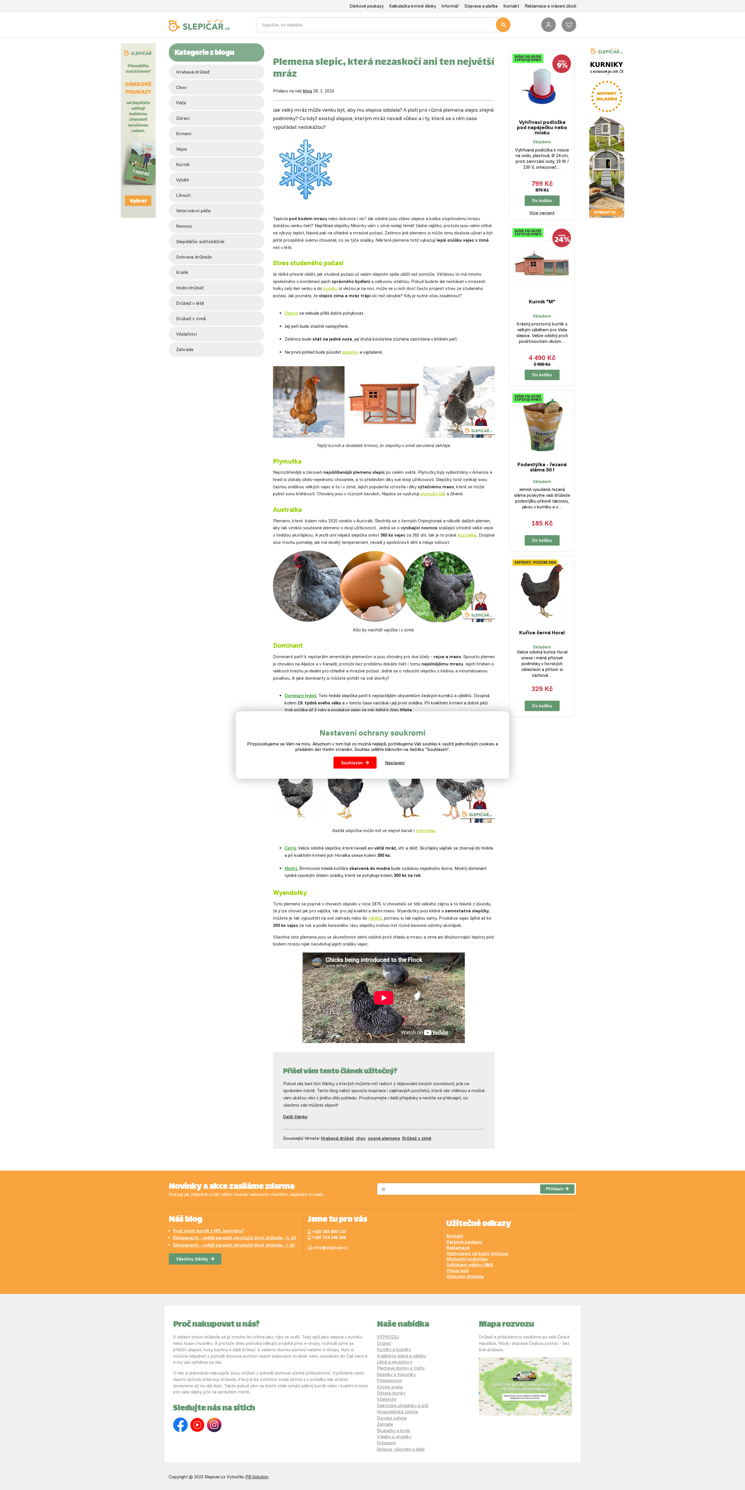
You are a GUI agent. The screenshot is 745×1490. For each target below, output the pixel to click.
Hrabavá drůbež (193, 72)
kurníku (330, 288)
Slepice (291, 313)
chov (181, 87)
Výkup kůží (457, 1270)
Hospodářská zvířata (397, 1411)
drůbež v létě (190, 303)
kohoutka (425, 830)
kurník (183, 164)
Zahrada (184, 349)
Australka (466, 535)
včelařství (186, 334)
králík (182, 272)
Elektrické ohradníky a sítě (402, 1405)
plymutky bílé (432, 493)
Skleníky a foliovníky (396, 1374)
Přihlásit (554, 1189)
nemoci (184, 226)
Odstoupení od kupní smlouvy (477, 1253)
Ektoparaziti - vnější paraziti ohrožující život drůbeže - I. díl (234, 1245)
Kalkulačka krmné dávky (412, 6)
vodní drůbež (189, 288)
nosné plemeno (384, 1138)
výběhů (375, 918)
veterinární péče (193, 210)
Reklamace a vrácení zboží (550, 6)
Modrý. (291, 868)
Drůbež (384, 1343)
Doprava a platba (481, 6)
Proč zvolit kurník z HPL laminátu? (208, 1230)
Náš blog (185, 1220)
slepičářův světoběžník (200, 241)
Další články (295, 1116)
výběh (182, 180)
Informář (450, 6)
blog (307, 91)
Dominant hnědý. (301, 695)
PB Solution (256, 1477)
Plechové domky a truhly (401, 1368)
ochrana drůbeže (194, 257)
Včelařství (386, 1399)
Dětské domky (391, 1393)
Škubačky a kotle (393, 1430)
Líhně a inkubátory (394, 1362)
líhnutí (183, 195)
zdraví (182, 118)
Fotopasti (386, 1443)
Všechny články (192, 1259)
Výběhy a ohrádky (394, 1436)
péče (181, 103)
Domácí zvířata (392, 1418)
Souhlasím (352, 763)
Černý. (291, 848)
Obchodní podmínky (467, 1259)
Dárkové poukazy (367, 6)
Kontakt (511, 6)
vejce (181, 149)
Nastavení (395, 763)
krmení (183, 133)
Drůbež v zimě (191, 318)
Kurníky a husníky (394, 1349)
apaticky (350, 352)
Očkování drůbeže (465, 1276)
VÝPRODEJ (388, 1337)
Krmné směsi (390, 1387)
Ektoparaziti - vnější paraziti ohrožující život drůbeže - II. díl (234, 1237)
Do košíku (542, 200)
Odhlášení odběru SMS (469, 1265)
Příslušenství (389, 1380)
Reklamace (458, 1247)
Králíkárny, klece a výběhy (401, 1356)
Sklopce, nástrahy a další (401, 1449)
